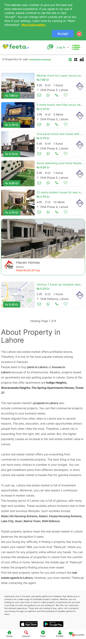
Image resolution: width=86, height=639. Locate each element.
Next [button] (29, 84)
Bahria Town (32, 521)
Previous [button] (6, 84)
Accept (62, 34)
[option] (18, 86)
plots (30, 367)
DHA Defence (51, 521)
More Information (34, 24)
